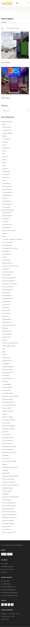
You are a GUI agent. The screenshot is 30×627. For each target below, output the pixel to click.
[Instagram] (5, 604)
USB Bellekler (6, 227)
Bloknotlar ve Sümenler (9, 517)
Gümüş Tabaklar (7, 334)
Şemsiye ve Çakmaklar (8, 325)
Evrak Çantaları (7, 408)
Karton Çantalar (7, 443)
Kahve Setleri (6, 304)
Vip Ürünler (5, 221)
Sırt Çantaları (6, 435)
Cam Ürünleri (6, 529)
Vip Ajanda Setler (7, 245)
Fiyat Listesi (5, 177)
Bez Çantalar (6, 423)
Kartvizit (5, 168)
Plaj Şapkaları (6, 363)
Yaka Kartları (5, 458)
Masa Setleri (6, 292)
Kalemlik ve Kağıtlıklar (8, 426)
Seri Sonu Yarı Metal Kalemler (10, 485)
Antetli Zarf (6, 174)
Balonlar (4, 464)
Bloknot (4, 160)
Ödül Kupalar (6, 375)
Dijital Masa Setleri (7, 399)
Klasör (4, 151)
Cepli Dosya (6, 148)
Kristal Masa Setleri (8, 402)
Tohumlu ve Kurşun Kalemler (10, 343)
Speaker (4, 414)
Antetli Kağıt (6, 171)
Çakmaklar (5, 455)
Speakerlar (5, 494)
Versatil (4, 257)
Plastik (4, 236)
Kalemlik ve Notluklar (8, 520)
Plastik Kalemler (7, 289)
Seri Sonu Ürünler (7, 491)
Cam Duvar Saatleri (7, 449)
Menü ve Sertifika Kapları (9, 461)
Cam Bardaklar (6, 384)
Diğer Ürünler (5, 473)
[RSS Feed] (9, 604)
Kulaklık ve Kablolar (7, 417)
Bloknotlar (5, 381)
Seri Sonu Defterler (7, 440)
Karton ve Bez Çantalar (9, 532)
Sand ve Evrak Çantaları (9, 405)
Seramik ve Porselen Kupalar (10, 396)
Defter (5, 157)
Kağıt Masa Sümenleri (8, 429)
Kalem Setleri (7, 213)
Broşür (4, 145)
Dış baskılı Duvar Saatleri (9, 446)
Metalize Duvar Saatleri (9, 452)
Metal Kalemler (7, 224)
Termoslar (6, 269)
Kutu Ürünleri (6, 139)
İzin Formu (5, 198)
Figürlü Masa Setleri (7, 437)
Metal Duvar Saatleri (8, 281)
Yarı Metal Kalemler (7, 393)
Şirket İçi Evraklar (7, 186)
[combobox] (17, 28)
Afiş (3, 154)
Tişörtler (5, 316)
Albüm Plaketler (7, 331)
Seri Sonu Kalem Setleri (8, 503)
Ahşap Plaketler (7, 319)
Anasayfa (4, 22)
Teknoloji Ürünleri (7, 411)
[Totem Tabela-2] (15, 45)
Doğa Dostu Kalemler (9, 482)
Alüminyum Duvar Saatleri (9, 284)
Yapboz (4, 355)
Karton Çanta (6, 310)
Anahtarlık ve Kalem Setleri (9, 467)
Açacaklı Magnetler (8, 366)
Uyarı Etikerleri (6, 207)
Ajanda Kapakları (7, 295)
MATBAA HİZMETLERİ (6, 121)
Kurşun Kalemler (6, 500)
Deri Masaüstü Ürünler (8, 420)
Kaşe (4, 124)
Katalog (5, 142)
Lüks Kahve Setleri (7, 369)
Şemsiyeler (5, 432)
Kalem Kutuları (6, 260)
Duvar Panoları (6, 275)
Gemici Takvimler (7, 242)
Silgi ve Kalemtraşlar (8, 509)
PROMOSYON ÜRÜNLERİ (7, 210)
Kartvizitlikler (6, 251)
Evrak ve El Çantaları (7, 272)
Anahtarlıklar (6, 254)
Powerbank (6, 218)
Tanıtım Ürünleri (6, 127)
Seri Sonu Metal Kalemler (9, 506)
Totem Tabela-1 (5, 98)
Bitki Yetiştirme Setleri (9, 511)
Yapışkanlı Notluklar (7, 488)
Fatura (4, 180)
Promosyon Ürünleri (8, 569)
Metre (4, 352)
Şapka (4, 233)
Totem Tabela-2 (5, 62)
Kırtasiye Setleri (6, 390)
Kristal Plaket (6, 307)
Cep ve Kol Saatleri (7, 287)
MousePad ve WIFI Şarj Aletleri (10, 497)
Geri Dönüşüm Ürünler (9, 230)
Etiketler (4, 136)
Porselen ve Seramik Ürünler (10, 266)
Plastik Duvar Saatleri (9, 278)
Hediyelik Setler (7, 361)
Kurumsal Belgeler (7, 133)
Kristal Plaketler (7, 372)
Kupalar (4, 340)
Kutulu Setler (6, 358)
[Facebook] (2, 604)
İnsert (4, 165)
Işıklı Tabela (4, 60)
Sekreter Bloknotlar (8, 378)
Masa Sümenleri (7, 263)
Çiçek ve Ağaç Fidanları (8, 346)
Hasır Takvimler (6, 313)
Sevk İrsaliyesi (6, 183)
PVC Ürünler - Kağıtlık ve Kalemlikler (12, 239)
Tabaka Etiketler (7, 204)
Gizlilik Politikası (7, 584)
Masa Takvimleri (7, 322)
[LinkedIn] (12, 604)
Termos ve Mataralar (8, 479)
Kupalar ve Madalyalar (9, 514)
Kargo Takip (6, 581)
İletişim (5, 572)
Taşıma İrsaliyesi (7, 189)
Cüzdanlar (5, 470)
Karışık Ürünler (6, 526)
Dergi (3, 162)
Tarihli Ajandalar (7, 298)
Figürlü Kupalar (6, 337)
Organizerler (6, 301)
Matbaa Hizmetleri (8, 566)
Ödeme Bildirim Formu (9, 587)
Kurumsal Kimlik (6, 130)
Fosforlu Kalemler (7, 387)
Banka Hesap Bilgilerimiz (9, 589)
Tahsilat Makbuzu (7, 192)
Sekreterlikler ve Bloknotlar (9, 248)
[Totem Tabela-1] (15, 80)
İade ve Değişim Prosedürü (10, 595)
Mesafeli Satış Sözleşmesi (10, 592)
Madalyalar (5, 328)
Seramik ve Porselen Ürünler (10, 476)
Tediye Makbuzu (7, 195)
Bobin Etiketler (6, 201)
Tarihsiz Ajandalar (7, 215)
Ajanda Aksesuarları (8, 523)
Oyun (3, 349)
